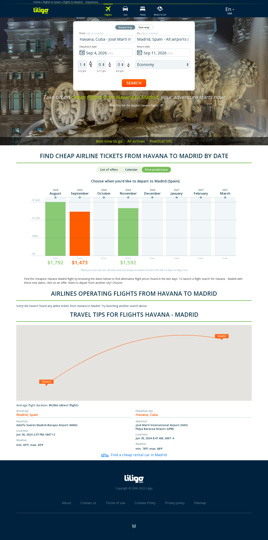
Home (37, 2)
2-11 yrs (101, 71)
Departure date (88, 46)
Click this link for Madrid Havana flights (134, 105)
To (147, 33)
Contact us (88, 503)
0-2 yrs (119, 71)
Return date (143, 46)
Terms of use (115, 503)
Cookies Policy (145, 503)
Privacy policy (175, 503)
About (66, 503)
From (91, 33)
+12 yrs (82, 71)
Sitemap (200, 503)
